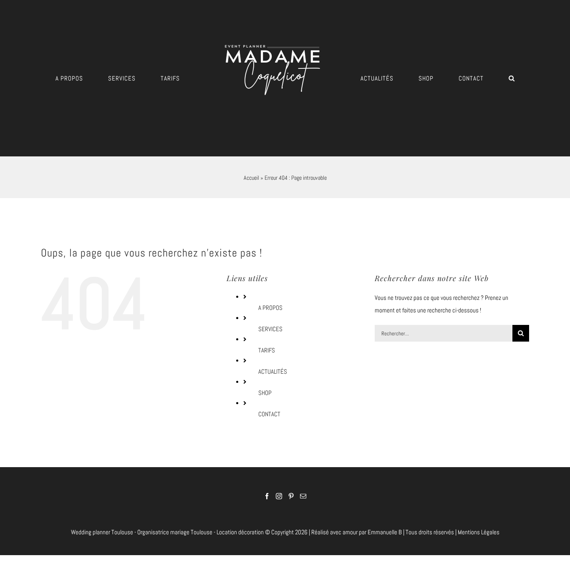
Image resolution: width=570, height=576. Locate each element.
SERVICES (270, 329)
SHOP (265, 393)
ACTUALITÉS (272, 371)
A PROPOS (270, 308)
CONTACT (269, 414)
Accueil (251, 177)
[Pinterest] (291, 496)
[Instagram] (279, 496)
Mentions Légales (478, 532)
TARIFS (266, 350)
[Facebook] (267, 496)
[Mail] (303, 496)
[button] (455, 78)
